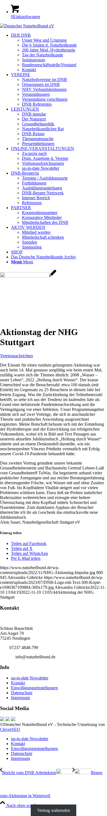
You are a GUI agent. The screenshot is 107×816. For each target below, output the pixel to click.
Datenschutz (21, 692)
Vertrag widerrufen (53, 810)
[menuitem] (59, 52)
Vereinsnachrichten (16, 355)
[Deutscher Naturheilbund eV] (27, 26)
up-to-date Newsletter (29, 678)
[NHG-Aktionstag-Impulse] (28, 276)
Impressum (20, 697)
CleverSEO (10, 729)
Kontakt (18, 683)
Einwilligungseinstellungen (34, 687)
